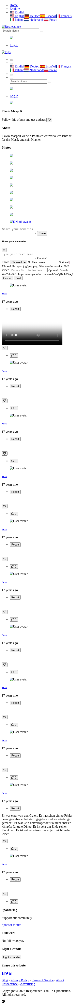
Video (5, 270)
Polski (52, 19)
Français (66, 16)
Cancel (7, 278)
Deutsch (34, 16)
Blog (5, 980)
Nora (4, 293)
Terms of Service (43, 980)
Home (14, 5)
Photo (5, 262)
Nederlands (36, 19)
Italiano (19, 19)
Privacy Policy (20, 980)
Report (15, 308)
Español (50, 16)
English (19, 12)
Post (18, 278)
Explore (15, 8)
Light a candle (11, 957)
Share (42, 233)
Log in (14, 45)
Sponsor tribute (11, 925)
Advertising (27, 984)
